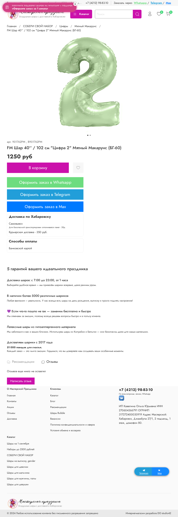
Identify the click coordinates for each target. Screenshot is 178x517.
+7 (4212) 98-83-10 (97, 3)
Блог (52, 401)
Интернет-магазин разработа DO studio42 (148, 513)
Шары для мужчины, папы (21, 478)
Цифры (63, 26)
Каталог (84, 14)
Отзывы (11, 413)
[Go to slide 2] (90, 135)
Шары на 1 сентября (18, 443)
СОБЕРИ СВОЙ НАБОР (38, 26)
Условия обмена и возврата (65, 430)
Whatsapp (141, 3)
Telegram (157, 3)
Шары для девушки (18, 484)
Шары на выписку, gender (21, 461)
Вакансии (55, 418)
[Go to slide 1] (87, 135)
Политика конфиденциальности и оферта (72, 424)
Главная (12, 26)
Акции (10, 407)
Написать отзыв (20, 381)
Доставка (12, 418)
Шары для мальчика (18, 472)
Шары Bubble (57, 413)
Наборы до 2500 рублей (20, 449)
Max (168, 3)
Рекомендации (58, 407)
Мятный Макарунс (86, 26)
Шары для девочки (17, 467)
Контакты (11, 401)
